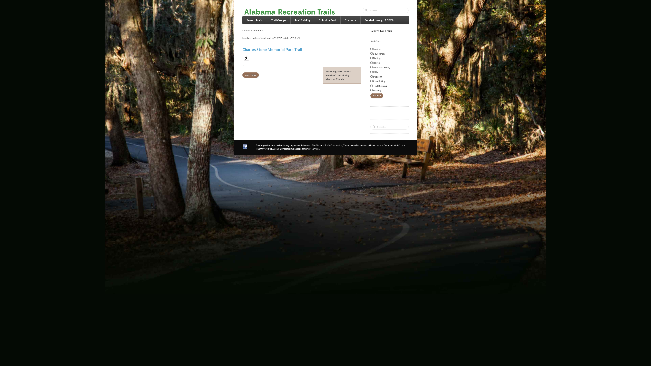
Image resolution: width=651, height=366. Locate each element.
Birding (377, 48)
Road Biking (379, 81)
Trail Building (303, 20)
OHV (376, 71)
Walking (377, 90)
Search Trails (254, 20)
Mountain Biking (381, 67)
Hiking (376, 62)
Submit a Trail (327, 20)
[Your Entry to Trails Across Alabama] (293, 14)
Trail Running (380, 85)
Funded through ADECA (379, 20)
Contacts (350, 20)
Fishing (377, 58)
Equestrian (379, 53)
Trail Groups (278, 20)
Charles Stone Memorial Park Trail (272, 49)
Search (377, 95)
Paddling (377, 76)
